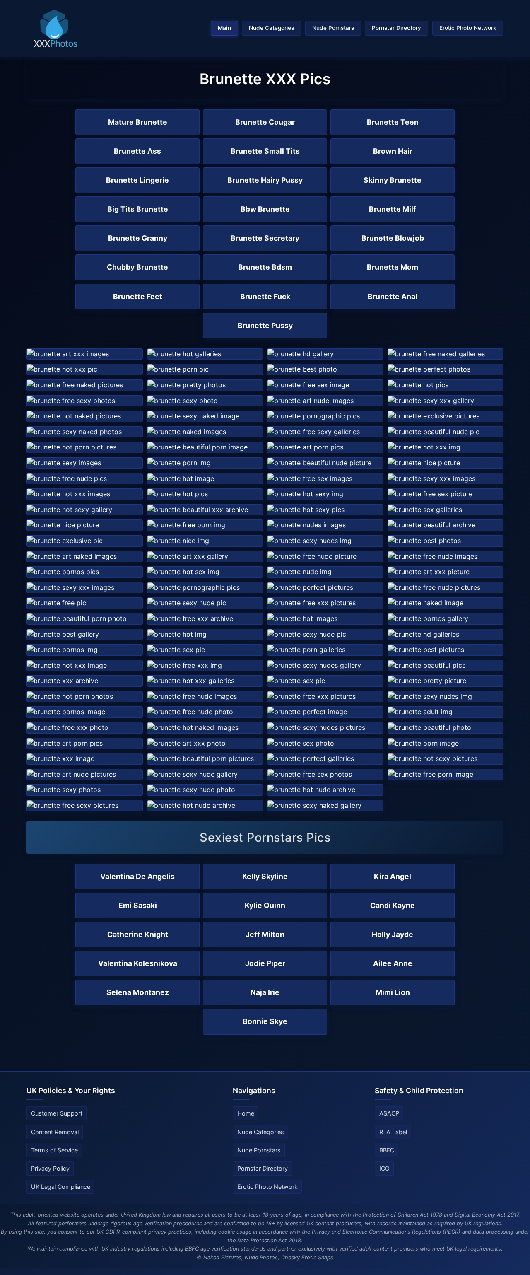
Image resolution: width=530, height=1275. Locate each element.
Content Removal (55, 1131)
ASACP (389, 1113)
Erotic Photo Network (467, 27)
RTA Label (393, 1131)
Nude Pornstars (333, 27)
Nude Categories (271, 27)
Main (224, 27)
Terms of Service (54, 1150)
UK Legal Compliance (60, 1186)
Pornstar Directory (396, 27)
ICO (384, 1168)
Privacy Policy (50, 1168)
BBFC (386, 1150)
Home (245, 1113)
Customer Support (56, 1113)
